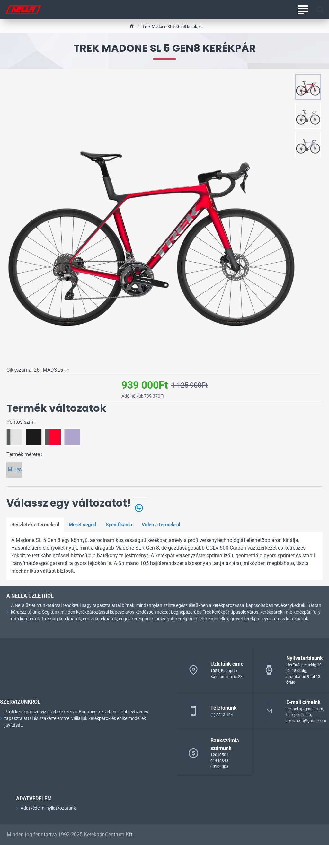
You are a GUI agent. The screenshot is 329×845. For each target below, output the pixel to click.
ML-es (15, 469)
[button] (310, 79)
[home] (131, 25)
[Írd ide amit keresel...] (320, 9)
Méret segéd (82, 524)
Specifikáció (119, 524)
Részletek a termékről (35, 524)
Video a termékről (161, 524)
